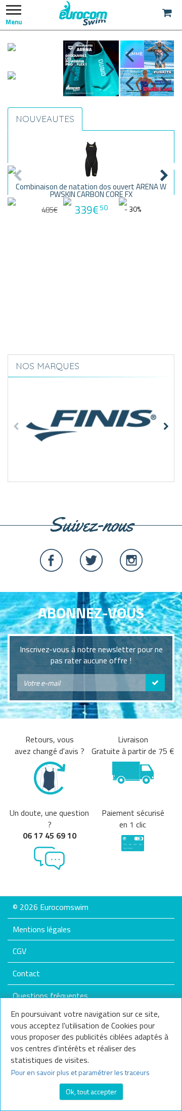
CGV (19, 951)
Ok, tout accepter (91, 1091)
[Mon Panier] (167, 13)
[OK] (155, 682)
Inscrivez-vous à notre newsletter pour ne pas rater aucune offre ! (91, 655)
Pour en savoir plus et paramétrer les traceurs (80, 1072)
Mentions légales (42, 929)
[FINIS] (91, 421)
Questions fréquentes (50, 995)
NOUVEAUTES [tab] (45, 118)
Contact (26, 973)
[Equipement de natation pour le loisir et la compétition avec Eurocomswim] (83, 12)
